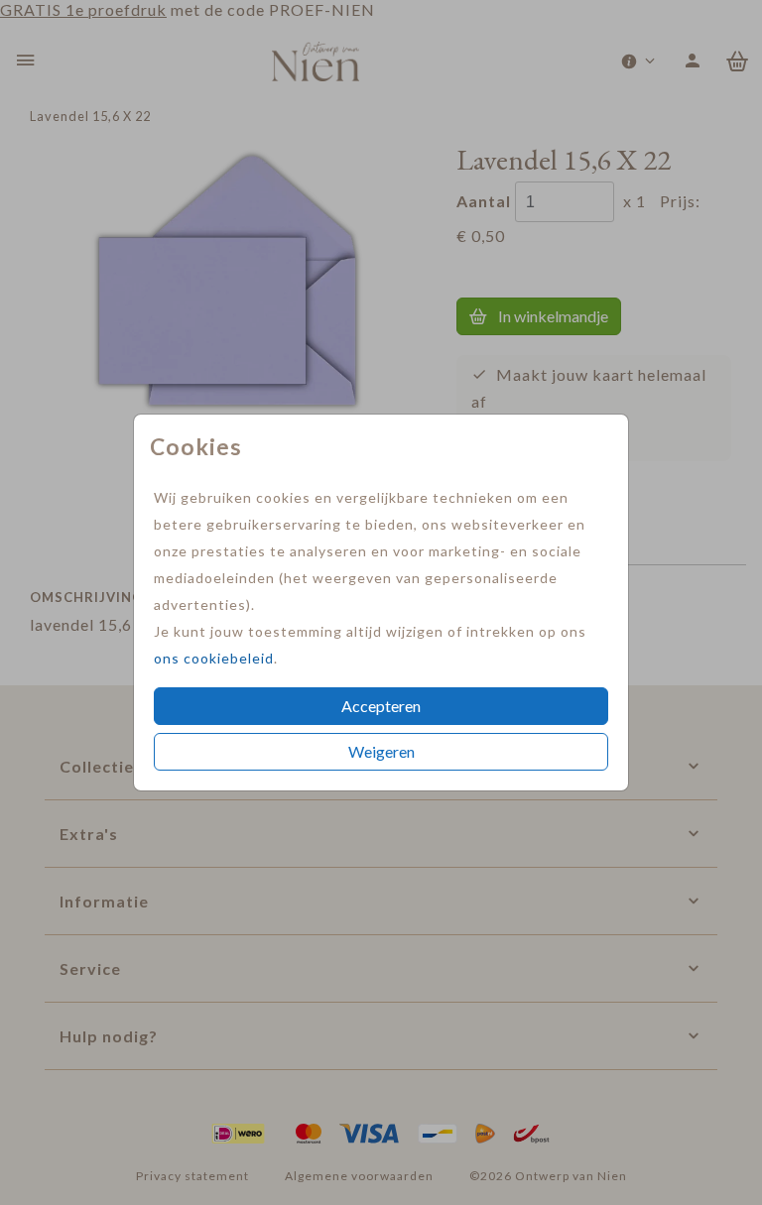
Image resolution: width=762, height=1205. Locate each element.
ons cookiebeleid (214, 658)
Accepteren (381, 705)
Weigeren (381, 751)
